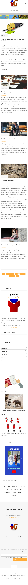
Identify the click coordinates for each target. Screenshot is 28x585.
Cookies (23, 575)
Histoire (14, 495)
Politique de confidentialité (10, 575)
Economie (22, 486)
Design (14, 492)
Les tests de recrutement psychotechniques (14, 433)
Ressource (3, 43)
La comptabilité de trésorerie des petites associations (14, 411)
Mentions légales (13, 573)
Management (8, 489)
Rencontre (4, 354)
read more (4, 69)
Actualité (4, 348)
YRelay (14, 317)
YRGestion (4, 535)
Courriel (14, 552)
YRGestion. (14, 327)
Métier (3, 360)
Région (3, 357)
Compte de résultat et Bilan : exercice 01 (14, 389)
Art (4, 486)
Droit (8, 486)
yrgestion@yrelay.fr (17, 513)
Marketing (21, 492)
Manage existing (23, 559)
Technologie (7, 492)
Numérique (15, 486)
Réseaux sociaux (18, 489)
